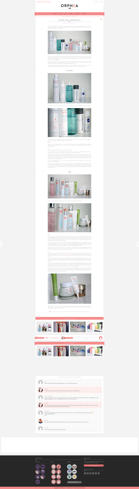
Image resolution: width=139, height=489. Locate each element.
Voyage (70, 13)
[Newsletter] (44, 2)
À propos (77, 13)
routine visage (86, 338)
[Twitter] (42, 2)
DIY (65, 13)
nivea (89, 337)
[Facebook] (37, 2)
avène (76, 337)
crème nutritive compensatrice (66, 254)
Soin (60, 13)
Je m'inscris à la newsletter (93, 465)
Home (63, 16)
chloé (45, 381)
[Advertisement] (69, 366)
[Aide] (47, 2)
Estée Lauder (80, 337)
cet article (64, 145)
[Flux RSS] (49, 2)
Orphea (46, 389)
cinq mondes (85, 337)
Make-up (54, 13)
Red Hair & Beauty (48, 396)
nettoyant (94, 337)
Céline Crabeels (82, 487)
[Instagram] (40, 2)
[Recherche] (101, 1)
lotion (91, 337)
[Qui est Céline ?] (63, 337)
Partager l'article (55, 337)
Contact (84, 13)
